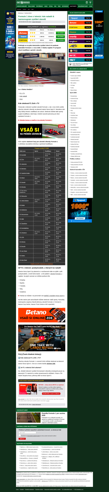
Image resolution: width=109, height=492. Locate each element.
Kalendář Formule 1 (75, 80)
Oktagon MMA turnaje (75, 156)
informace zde (45, 481)
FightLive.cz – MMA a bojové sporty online (29, 447)
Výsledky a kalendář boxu (76, 153)
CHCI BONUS (60, 33)
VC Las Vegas (23, 251)
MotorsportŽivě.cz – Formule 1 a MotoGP (29, 458)
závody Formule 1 (56, 274)
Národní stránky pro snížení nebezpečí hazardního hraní (74, 486)
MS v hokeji (73, 105)
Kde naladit (23, 96)
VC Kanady (22, 182)
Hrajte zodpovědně (21, 399)
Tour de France (74, 122)
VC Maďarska (23, 209)
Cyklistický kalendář (75, 137)
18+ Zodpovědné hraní (67, 489)
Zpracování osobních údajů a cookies (52, 489)
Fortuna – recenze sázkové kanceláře (79, 173)
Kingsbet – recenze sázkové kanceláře (79, 192)
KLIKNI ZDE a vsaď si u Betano (51, 393)
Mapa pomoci (58, 486)
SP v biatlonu (74, 129)
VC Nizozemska (23, 214)
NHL (72, 110)
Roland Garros (74, 117)
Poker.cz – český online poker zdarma (28, 465)
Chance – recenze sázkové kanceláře (79, 182)
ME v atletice (73, 82)
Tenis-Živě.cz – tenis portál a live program (29, 455)
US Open (73, 85)
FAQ (21, 99)
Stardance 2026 (74, 167)
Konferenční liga (74, 98)
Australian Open (74, 115)
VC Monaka (22, 187)
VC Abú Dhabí (23, 260)
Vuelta (72, 87)
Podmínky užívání (39, 489)
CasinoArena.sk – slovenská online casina (51, 465)
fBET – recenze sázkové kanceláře (78, 194)
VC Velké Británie (24, 200)
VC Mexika (22, 242)
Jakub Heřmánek (36, 21)
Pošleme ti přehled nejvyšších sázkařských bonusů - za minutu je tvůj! (40, 430)
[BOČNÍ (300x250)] (80, 222)
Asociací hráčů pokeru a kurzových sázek (32, 476)
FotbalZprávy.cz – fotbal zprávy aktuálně (29, 449)
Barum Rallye (74, 90)
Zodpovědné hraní (82, 474)
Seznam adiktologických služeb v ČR (47, 486)
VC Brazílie (22, 246)
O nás (17, 489)
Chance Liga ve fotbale (76, 75)
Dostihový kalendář (75, 146)
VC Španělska (23, 223)
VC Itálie (21, 219)
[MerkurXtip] (10, 58)
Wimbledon (73, 120)
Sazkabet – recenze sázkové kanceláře (79, 180)
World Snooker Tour (75, 141)
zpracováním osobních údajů (33, 435)
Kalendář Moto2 (74, 149)
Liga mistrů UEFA (74, 78)
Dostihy (24, 9)
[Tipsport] (99, 58)
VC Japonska (23, 164)
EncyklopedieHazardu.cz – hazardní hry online (52, 447)
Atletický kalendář (75, 139)
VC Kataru (22, 255)
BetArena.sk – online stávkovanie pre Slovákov (52, 454)
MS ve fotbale (74, 100)
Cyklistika (19, 9)
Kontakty (22, 489)
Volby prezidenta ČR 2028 (76, 162)
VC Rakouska (23, 196)
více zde (47, 400)
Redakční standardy (29, 489)
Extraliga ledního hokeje (76, 108)
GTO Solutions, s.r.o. (79, 489)
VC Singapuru (23, 232)
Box (29, 9)
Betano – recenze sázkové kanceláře (79, 177)
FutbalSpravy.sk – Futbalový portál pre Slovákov (52, 463)
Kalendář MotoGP (75, 127)
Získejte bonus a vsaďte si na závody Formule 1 (36, 120)
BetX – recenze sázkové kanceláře (78, 189)
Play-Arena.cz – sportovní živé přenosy (28, 460)
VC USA (21, 237)
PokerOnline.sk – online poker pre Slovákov (51, 467)
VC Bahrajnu (22, 168)
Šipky (33, 9)
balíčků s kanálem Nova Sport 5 (54, 296)
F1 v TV (22, 93)
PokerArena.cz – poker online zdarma (28, 463)
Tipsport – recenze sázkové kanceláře (79, 175)
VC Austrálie (22, 155)
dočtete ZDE (51, 363)
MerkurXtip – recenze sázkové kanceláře (79, 187)
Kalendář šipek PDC (75, 134)
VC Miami (22, 177)
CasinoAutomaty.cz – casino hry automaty (51, 449)
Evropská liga (74, 96)
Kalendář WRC (74, 151)
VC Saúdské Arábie (24, 173)
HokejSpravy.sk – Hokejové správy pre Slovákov (52, 460)
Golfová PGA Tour (75, 144)
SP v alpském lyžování (76, 132)
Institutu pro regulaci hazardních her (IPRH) (55, 474)
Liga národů (73, 103)
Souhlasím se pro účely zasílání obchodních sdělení (38, 435)
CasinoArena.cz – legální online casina (28, 467)
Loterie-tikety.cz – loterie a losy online (50, 451)
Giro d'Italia (73, 125)
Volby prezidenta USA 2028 (77, 164)
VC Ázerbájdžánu (24, 228)
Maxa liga (73, 113)
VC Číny (21, 159)
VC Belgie (22, 205)
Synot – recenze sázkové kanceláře (78, 185)
